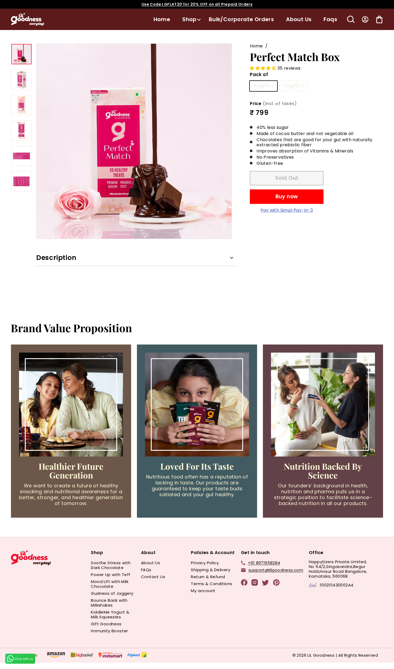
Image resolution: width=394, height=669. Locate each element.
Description (56, 257)
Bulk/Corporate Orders (241, 19)
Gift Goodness (106, 624)
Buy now (287, 196)
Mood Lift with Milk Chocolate (109, 584)
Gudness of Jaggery (112, 593)
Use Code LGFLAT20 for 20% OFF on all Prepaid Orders (197, 4)
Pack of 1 (263, 86)
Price (273, 103)
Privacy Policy (205, 563)
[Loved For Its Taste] (197, 405)
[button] (263, 68)
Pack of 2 (293, 86)
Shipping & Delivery (210, 570)
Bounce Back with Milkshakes (109, 602)
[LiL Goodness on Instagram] (254, 583)
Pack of (259, 74)
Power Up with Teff (110, 574)
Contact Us (153, 577)
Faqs (330, 19)
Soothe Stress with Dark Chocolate (111, 565)
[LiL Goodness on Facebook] (244, 583)
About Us (298, 19)
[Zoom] (134, 141)
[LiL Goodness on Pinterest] (276, 583)
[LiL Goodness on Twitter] (265, 584)
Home (162, 19)
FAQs (146, 570)
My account (203, 590)
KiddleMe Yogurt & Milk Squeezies (110, 614)
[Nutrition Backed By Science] (323, 405)
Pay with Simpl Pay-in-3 (287, 210)
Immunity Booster (109, 631)
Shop (189, 19)
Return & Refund (208, 577)
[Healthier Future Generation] (71, 405)
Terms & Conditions (211, 583)
